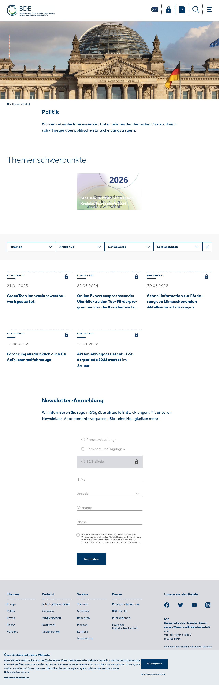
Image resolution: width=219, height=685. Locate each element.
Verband (48, 594)
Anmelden (91, 559)
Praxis (11, 618)
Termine (82, 604)
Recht (11, 625)
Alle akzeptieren (154, 664)
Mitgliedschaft (51, 618)
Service (82, 594)
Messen (82, 625)
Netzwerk (48, 625)
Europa (11, 604)
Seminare (83, 611)
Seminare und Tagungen (106, 449)
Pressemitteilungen (102, 439)
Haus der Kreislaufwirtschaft (125, 626)
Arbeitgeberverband (56, 604)
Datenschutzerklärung (16, 677)
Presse (117, 594)
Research (83, 618)
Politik (26, 104)
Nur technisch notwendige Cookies (153, 674)
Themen (16, 104)
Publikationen (121, 618)
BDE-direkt (96, 461)
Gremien (48, 611)
